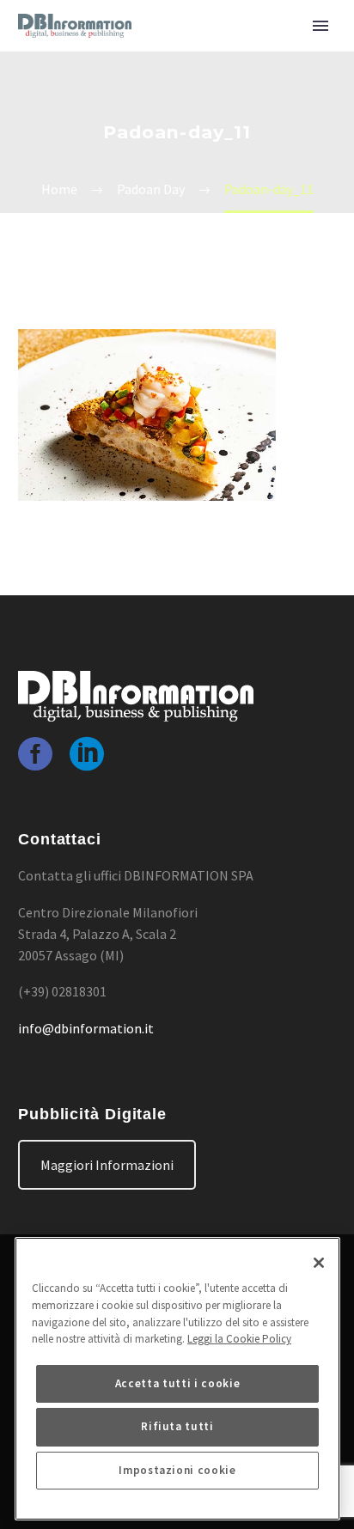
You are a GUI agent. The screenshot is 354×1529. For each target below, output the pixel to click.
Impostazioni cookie (177, 1470)
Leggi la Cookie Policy (239, 1338)
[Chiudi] (319, 1263)
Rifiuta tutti (177, 1426)
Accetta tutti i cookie (177, 1383)
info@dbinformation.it (86, 1028)
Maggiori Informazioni (107, 1164)
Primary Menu (320, 26)
